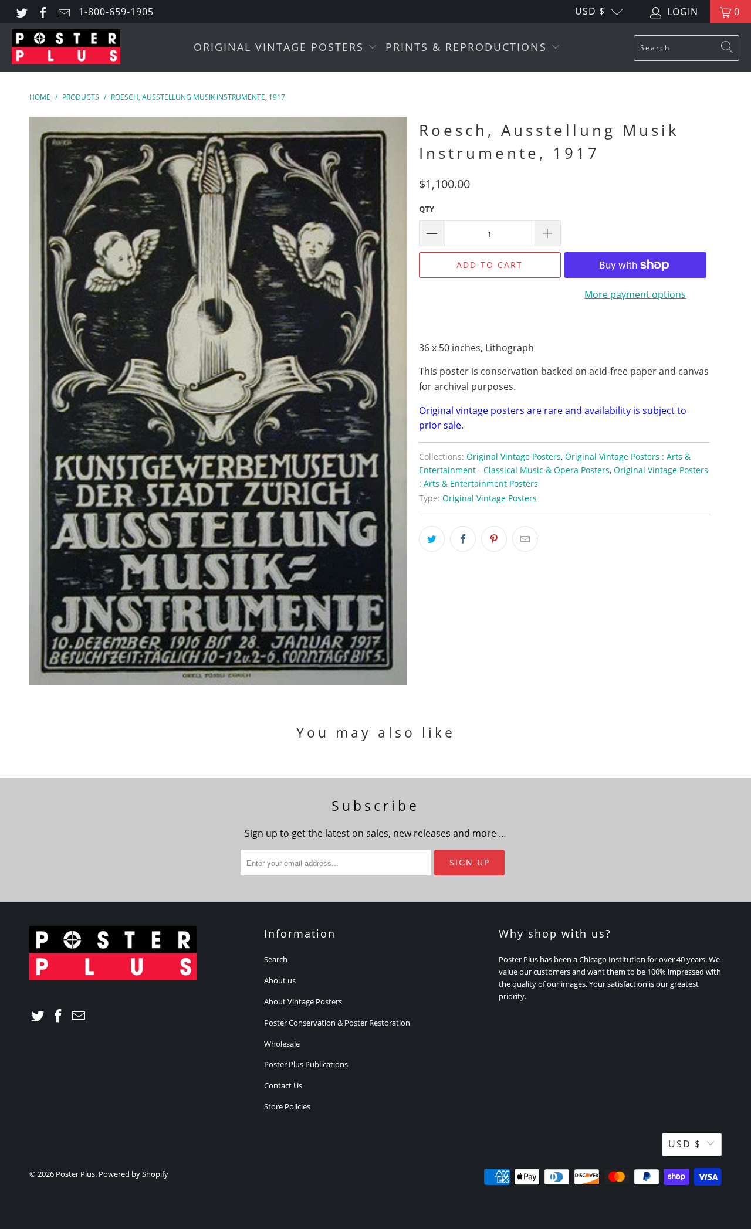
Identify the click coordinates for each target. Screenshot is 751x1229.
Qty (426, 208)
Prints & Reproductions (468, 47)
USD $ (590, 11)
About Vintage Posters (303, 1001)
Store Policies (287, 1106)
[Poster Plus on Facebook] (42, 11)
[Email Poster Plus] (63, 11)
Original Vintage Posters (281, 47)
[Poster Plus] (66, 47)
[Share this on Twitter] (432, 539)
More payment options (635, 294)
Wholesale (282, 1043)
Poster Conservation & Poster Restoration (337, 1022)
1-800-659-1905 (116, 11)
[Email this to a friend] (525, 539)
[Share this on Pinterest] (494, 539)
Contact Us (283, 1085)
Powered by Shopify (133, 1174)
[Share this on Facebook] (463, 539)
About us (280, 980)
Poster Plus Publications (306, 1064)
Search (275, 959)
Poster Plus (75, 1174)
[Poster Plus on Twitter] (21, 11)
